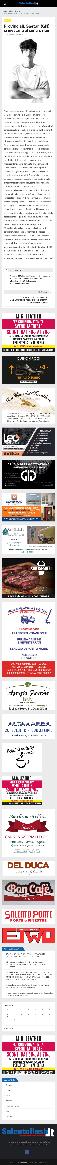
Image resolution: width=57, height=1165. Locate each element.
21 (35, 1019)
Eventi (8, 1090)
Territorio (10, 1116)
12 (21, 1016)
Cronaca (9, 1085)
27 (28, 1021)
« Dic (6, 1028)
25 (14, 1021)
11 (14, 1016)
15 (42, 1016)
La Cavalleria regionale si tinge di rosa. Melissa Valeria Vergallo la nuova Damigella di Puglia (27, 986)
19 (21, 1019)
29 (42, 1021)
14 (35, 1016)
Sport (8, 1111)
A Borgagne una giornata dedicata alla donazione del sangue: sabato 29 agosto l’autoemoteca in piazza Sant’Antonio (27, 964)
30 (49, 1021)
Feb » (11, 1028)
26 (21, 1021)
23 (49, 1019)
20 (28, 1019)
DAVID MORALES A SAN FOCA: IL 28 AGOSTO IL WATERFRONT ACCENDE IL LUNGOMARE (27, 955)
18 (14, 1019)
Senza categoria (12, 1106)
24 (7, 1021)
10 (7, 1016)
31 (7, 1024)
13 (28, 1016)
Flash (8, 1095)
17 (7, 1019)
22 (42, 1019)
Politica (7, 20)
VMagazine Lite (41, 1163)
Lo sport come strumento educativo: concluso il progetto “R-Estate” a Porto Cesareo (29, 994)
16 (49, 1016)
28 (35, 1021)
